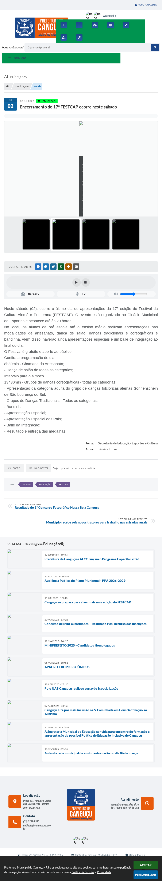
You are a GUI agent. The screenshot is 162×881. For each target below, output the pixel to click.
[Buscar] (155, 47)
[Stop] (85, 282)
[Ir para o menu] (101, 37)
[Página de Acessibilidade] (79, 37)
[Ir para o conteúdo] (92, 37)
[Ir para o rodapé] (119, 37)
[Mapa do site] (63, 37)
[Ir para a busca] (110, 37)
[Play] (76, 282)
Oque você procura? (13, 47)
